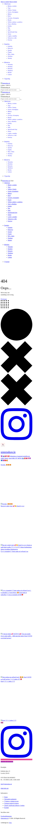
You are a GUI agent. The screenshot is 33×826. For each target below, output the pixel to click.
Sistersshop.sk (5, 818)
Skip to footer (13, 1)
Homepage (4, 299)
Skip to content (5, 1)
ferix (10, 822)
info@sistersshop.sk (6, 784)
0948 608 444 (4, 788)
